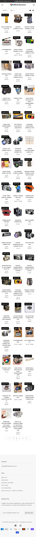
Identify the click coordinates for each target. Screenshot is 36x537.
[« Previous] (6, 438)
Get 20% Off (29, 512)
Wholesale (4, 480)
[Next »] (29, 438)
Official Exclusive (9, 522)
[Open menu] (4, 5)
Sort (11, 10)
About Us (4, 477)
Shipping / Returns (7, 482)
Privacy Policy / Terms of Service (12, 490)
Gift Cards (4, 485)
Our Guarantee (6, 488)
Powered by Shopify (26, 522)
